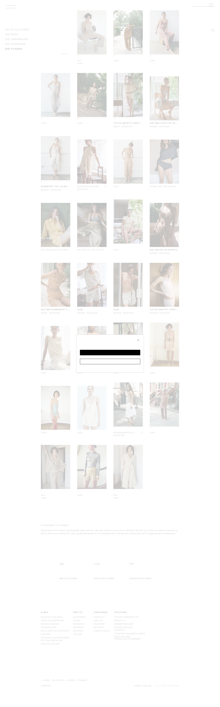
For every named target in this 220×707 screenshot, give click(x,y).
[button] (110, 352)
